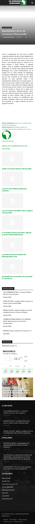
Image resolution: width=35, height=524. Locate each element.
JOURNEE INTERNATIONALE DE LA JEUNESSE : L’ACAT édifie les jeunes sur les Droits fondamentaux (17, 321)
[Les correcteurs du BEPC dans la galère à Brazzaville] (17, 200)
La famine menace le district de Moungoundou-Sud (14, 256)
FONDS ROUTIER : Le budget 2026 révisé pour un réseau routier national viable (18, 302)
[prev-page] (3, 283)
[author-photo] (6, 139)
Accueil (3, 7)
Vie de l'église (7, 385)
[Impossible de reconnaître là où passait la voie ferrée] (17, 266)
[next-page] (6, 283)
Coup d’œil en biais (12, 7)
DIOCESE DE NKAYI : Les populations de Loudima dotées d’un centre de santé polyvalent (16, 390)
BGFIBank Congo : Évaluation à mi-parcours (16, 331)
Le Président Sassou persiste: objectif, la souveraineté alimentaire (17, 234)
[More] (30, 49)
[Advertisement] (9, 15)
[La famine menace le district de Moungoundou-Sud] (17, 244)
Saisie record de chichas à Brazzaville (16, 169)
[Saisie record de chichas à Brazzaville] (17, 159)
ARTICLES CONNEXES (11, 146)
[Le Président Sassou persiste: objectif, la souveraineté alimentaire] (17, 222)
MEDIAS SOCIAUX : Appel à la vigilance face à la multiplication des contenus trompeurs (17, 311)
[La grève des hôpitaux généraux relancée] (17, 178)
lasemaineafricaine (9, 37)
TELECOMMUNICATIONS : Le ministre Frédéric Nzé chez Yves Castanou (17, 293)
